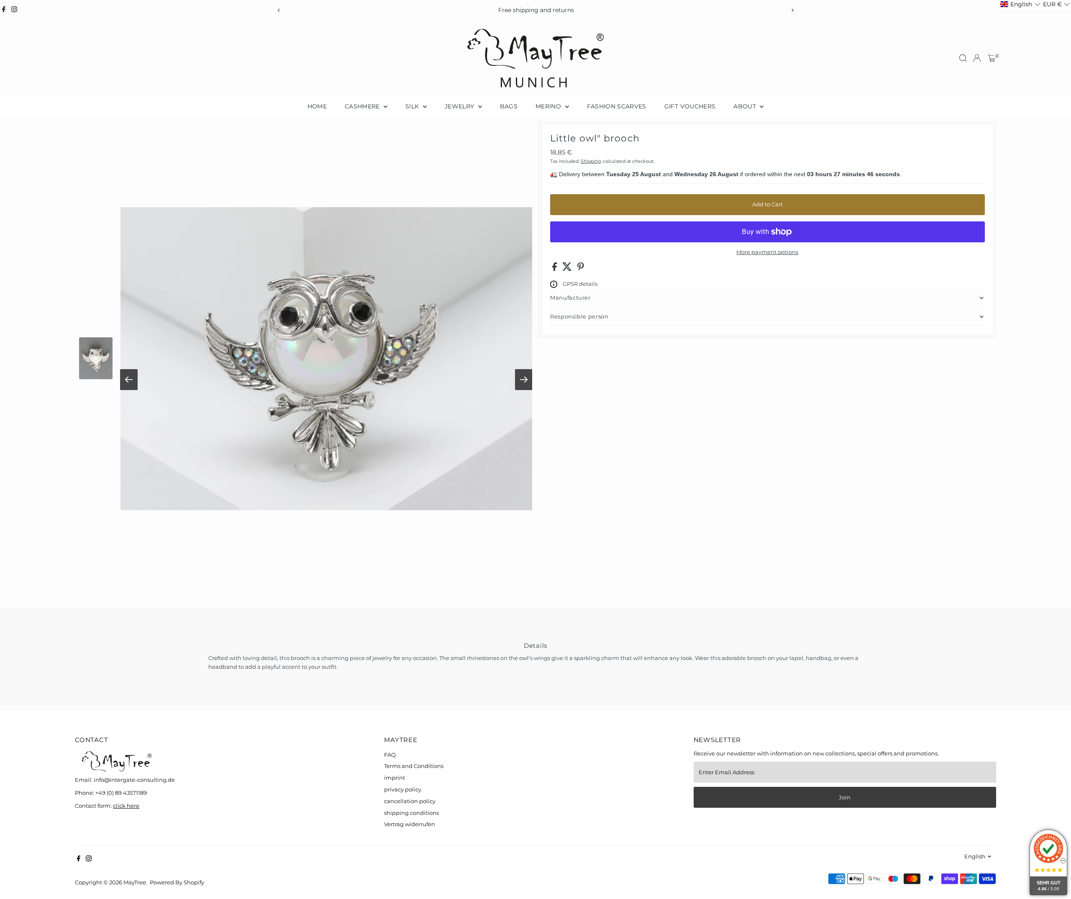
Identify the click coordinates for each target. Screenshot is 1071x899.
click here (126, 805)
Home (317, 106)
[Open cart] (991, 58)
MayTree (134, 882)
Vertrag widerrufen (409, 824)
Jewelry (460, 106)
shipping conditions (411, 812)
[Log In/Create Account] (977, 58)
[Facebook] (4, 10)
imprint (394, 777)
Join (845, 797)
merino (549, 106)
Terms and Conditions (413, 766)
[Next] (792, 10)
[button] (1020, 4)
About (745, 106)
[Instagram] (14, 10)
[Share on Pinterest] (580, 268)
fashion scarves (616, 106)
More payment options (767, 252)
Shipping (591, 161)
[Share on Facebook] (555, 268)
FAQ (390, 754)
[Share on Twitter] (567, 268)
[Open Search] (963, 58)
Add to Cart (767, 204)
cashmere (363, 106)
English (974, 856)
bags (509, 106)
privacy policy (402, 789)
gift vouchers (690, 106)
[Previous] (278, 10)
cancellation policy (410, 801)
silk (413, 106)
